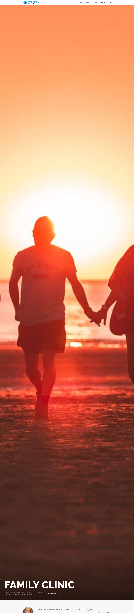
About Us (88, 2)
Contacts (104, 2)
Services (96, 2)
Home (80, 2)
